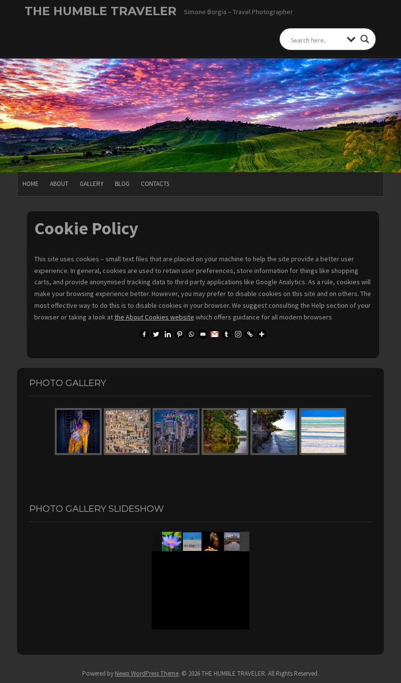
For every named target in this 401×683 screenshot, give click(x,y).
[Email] (203, 334)
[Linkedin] (168, 334)
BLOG (122, 184)
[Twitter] (156, 334)
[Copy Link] (250, 334)
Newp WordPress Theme (146, 673)
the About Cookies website (154, 317)
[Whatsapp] (191, 334)
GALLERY (92, 184)
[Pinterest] (179, 334)
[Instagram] (238, 334)
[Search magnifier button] (365, 39)
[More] (262, 334)
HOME (30, 184)
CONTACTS (155, 184)
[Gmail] (215, 334)
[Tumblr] (226, 334)
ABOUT (59, 184)
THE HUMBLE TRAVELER (100, 11)
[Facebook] (144, 334)
